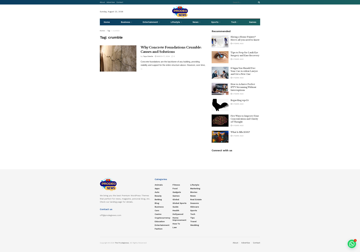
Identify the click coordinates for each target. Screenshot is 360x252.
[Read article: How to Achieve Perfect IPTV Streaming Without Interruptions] (220, 89)
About (102, 2)
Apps (157, 188)
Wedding (194, 225)
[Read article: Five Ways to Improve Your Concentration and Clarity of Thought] (220, 121)
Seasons (194, 203)
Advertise (111, 2)
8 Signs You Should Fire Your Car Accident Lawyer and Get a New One (244, 71)
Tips (192, 218)
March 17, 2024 (163, 56)
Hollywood (178, 214)
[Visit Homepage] (180, 11)
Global (176, 199)
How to (176, 224)
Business (125, 22)
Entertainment (150, 22)
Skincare (194, 207)
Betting (158, 199)
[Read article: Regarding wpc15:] (220, 105)
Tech (233, 22)
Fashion (158, 229)
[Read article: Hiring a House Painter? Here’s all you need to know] (220, 41)
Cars (157, 210)
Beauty (158, 196)
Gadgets (177, 192)
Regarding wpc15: (240, 100)
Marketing (195, 188)
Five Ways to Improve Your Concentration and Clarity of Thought (245, 119)
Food (175, 188)
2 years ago (238, 94)
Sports (214, 22)
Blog (157, 203)
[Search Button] (258, 2)
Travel (193, 221)
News (195, 22)
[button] (352, 244)
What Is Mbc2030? (240, 132)
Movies (193, 192)
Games (252, 22)
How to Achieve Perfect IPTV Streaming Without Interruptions (243, 87)
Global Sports (179, 203)
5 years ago (238, 104)
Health (176, 210)
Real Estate (196, 199)
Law (175, 227)
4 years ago (238, 44)
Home (107, 22)
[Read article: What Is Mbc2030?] (220, 137)
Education (160, 221)
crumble (116, 31)
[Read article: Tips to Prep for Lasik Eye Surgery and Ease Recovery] (220, 57)
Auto (157, 192)
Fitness (176, 185)
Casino (158, 214)
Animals (159, 185)
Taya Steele (148, 56)
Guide (175, 207)
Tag (108, 31)
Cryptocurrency (162, 218)
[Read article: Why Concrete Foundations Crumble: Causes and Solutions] (118, 58)
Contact (119, 2)
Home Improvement (179, 219)
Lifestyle (175, 22)
